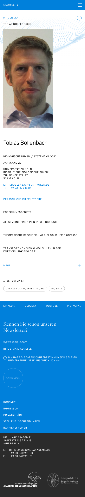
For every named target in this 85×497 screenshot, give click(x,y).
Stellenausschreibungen (21, 421)
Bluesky (30, 306)
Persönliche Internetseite (22, 199)
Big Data (56, 289)
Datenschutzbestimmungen (45, 357)
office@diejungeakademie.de (30, 450)
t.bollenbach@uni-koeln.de (29, 185)
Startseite (10, 5)
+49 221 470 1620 (20, 188)
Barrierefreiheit (15, 428)
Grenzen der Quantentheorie (25, 289)
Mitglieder (11, 18)
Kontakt (9, 402)
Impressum (10, 408)
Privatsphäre (12, 415)
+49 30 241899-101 (20, 456)
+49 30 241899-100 (21, 453)
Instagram (74, 306)
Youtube (52, 306)
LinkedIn (9, 306)
